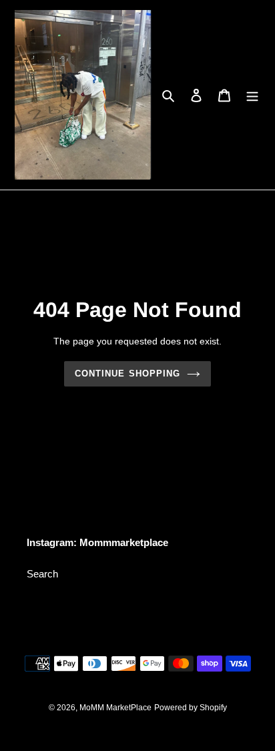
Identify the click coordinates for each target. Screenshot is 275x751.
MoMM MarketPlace (115, 707)
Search (42, 573)
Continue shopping (127, 373)
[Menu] (252, 95)
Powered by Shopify (190, 707)
